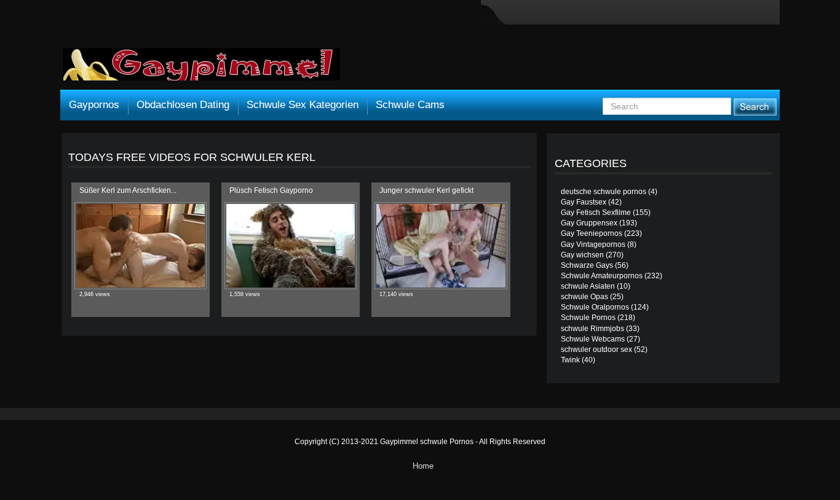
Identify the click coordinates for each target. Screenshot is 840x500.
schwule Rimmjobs (592, 328)
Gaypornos (94, 105)
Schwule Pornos (588, 317)
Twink (570, 360)
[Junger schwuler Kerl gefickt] (440, 246)
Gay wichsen (582, 255)
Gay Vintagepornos (593, 244)
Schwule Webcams (593, 339)
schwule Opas (584, 296)
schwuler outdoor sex (596, 349)
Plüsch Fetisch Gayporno (271, 190)
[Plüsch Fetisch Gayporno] (290, 246)
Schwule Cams (410, 105)
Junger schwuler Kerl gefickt (426, 190)
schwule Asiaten (588, 286)
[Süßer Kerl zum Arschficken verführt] (140, 246)
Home (423, 466)
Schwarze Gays (587, 265)
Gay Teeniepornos (591, 233)
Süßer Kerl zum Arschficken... (127, 190)
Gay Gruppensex (589, 223)
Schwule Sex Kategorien (303, 105)
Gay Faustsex (583, 202)
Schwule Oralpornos (595, 307)
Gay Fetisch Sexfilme (596, 212)
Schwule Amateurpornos (602, 275)
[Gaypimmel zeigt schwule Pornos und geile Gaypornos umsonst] (201, 69)
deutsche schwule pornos (603, 191)
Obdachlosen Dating (183, 105)
